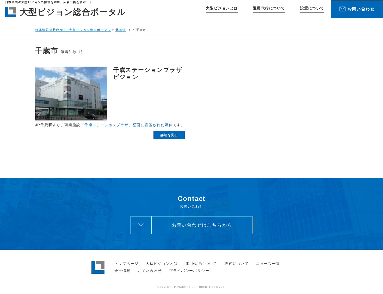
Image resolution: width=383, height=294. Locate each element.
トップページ (126, 263)
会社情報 (122, 271)
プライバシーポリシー (189, 271)
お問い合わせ (150, 271)
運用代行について (269, 8)
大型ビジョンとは (222, 8)
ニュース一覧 (268, 263)
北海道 (120, 30)
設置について (312, 8)
